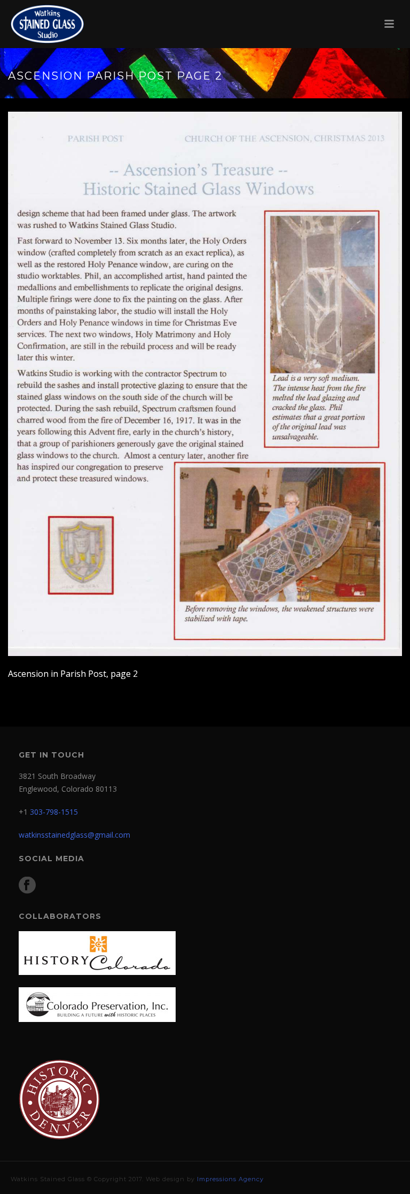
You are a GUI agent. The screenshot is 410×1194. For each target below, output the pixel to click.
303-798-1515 (54, 812)
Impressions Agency (230, 1179)
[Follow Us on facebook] (27, 886)
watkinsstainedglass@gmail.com (74, 835)
